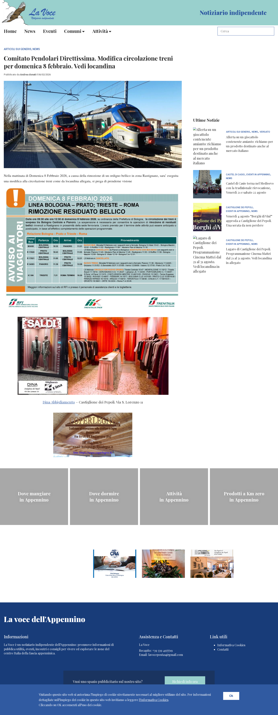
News (29, 31)
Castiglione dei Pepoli (239, 207)
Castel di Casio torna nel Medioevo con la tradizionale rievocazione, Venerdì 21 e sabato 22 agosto (250, 187)
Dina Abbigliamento (59, 402)
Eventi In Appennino (258, 174)
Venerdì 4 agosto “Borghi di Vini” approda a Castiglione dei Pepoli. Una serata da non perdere (249, 220)
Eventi (50, 31)
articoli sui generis (17, 49)
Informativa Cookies (231, 645)
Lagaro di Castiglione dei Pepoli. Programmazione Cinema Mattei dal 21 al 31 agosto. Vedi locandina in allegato (249, 256)
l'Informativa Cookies (153, 700)
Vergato (265, 132)
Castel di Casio (235, 174)
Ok (231, 695)
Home (10, 31)
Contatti (222, 649)
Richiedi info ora (185, 681)
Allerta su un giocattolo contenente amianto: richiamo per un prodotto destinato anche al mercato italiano (249, 144)
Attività (100, 31)
